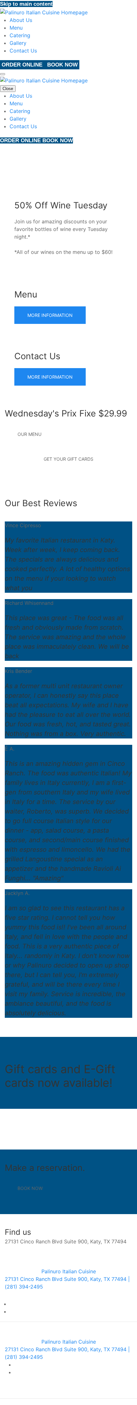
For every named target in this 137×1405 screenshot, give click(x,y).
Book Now (30, 1188)
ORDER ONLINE (23, 65)
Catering (20, 35)
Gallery (18, 43)
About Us (21, 20)
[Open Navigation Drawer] (2, 74)
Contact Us (23, 50)
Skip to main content (26, 4)
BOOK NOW (62, 65)
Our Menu (29, 434)
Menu (16, 27)
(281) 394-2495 (93, 1129)
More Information (50, 315)
